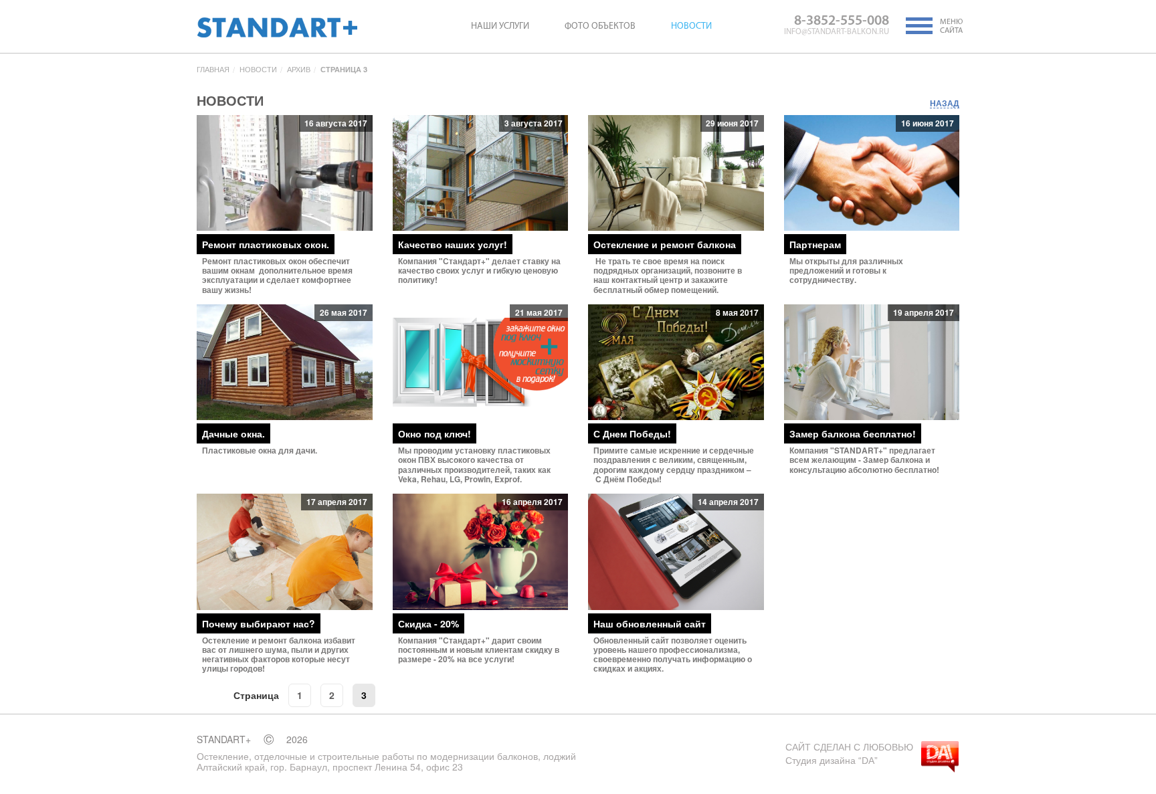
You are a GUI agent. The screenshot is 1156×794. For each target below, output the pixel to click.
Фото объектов (600, 26)
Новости (691, 26)
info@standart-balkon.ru (836, 32)
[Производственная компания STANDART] (277, 27)
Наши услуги (500, 26)
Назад (944, 103)
